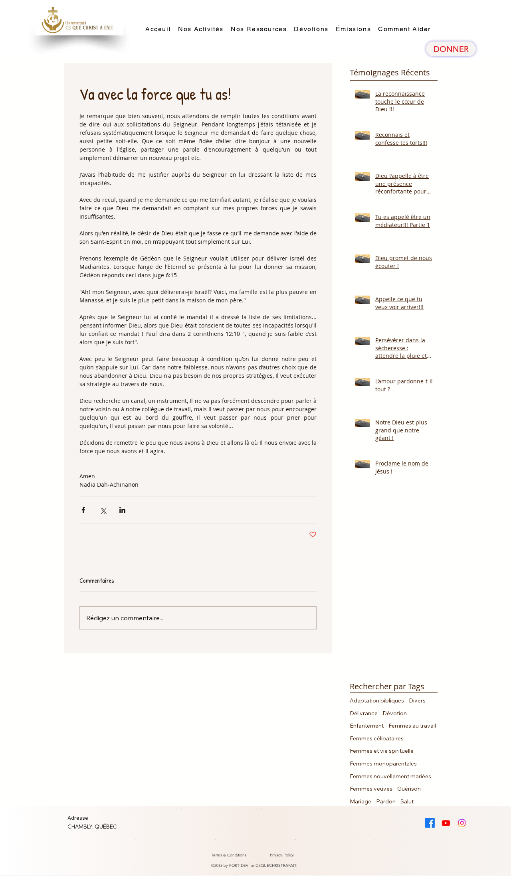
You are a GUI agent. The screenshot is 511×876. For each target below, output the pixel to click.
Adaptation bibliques (377, 700)
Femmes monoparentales (383, 763)
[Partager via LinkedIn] (122, 510)
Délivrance (364, 713)
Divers (417, 700)
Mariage (360, 801)
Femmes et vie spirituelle (382, 750)
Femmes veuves (371, 788)
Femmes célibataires (377, 738)
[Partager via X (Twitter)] (103, 510)
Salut (407, 801)
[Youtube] (446, 823)
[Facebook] (430, 823)
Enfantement (367, 725)
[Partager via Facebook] (83, 510)
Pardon (386, 801)
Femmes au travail (412, 725)
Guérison (409, 788)
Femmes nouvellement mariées (390, 776)
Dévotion (394, 713)
